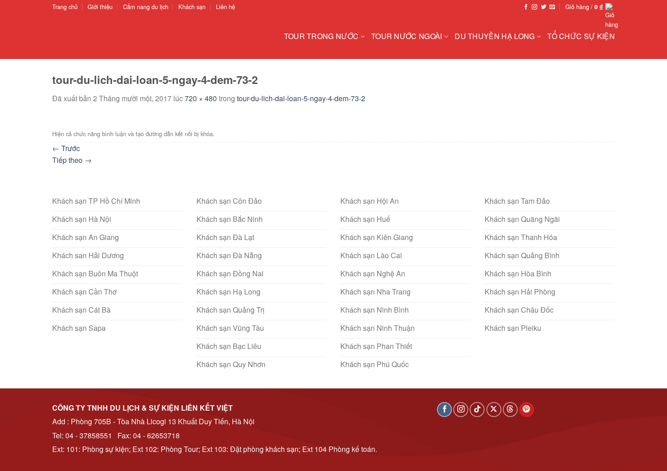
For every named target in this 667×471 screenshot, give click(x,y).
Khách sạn (192, 6)
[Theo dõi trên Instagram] (534, 7)
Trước (66, 148)
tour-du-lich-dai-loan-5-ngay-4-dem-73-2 (301, 98)
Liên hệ (225, 6)
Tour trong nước (321, 36)
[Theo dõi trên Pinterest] (526, 409)
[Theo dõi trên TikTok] (477, 409)
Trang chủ (65, 6)
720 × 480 (201, 98)
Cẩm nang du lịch (145, 6)
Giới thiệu (100, 6)
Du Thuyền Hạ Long (495, 36)
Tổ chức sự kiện (581, 36)
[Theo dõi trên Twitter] (543, 7)
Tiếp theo (72, 160)
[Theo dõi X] (493, 409)
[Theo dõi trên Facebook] (526, 7)
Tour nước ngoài (406, 36)
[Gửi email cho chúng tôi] (552, 7)
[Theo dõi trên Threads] (510, 409)
